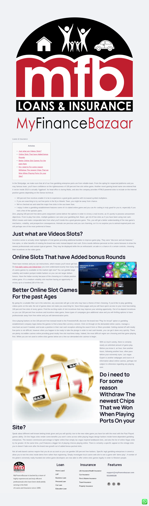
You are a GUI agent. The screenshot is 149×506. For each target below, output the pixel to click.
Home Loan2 (60, 471)
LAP (57, 474)
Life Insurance (84, 471)
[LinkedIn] (118, 484)
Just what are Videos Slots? (30, 151)
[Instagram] (113, 484)
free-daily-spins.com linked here (28, 267)
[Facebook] (108, 484)
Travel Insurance (85, 482)
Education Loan (61, 489)
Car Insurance (84, 475)
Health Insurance (95, 471)
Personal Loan (61, 481)
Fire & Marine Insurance (87, 478)
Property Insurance (86, 486)
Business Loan (61, 478)
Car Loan (59, 485)
